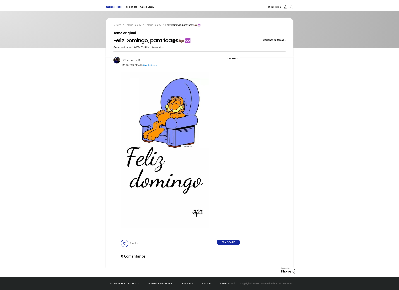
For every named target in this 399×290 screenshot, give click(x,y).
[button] (234, 58)
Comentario (228, 242)
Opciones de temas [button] (273, 40)
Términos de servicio (161, 283)
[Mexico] (114, 6)
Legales (207, 283)
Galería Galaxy (147, 7)
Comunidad (131, 7)
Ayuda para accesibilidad (125, 283)
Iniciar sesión (274, 7)
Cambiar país (228, 283)
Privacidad (187, 283)
